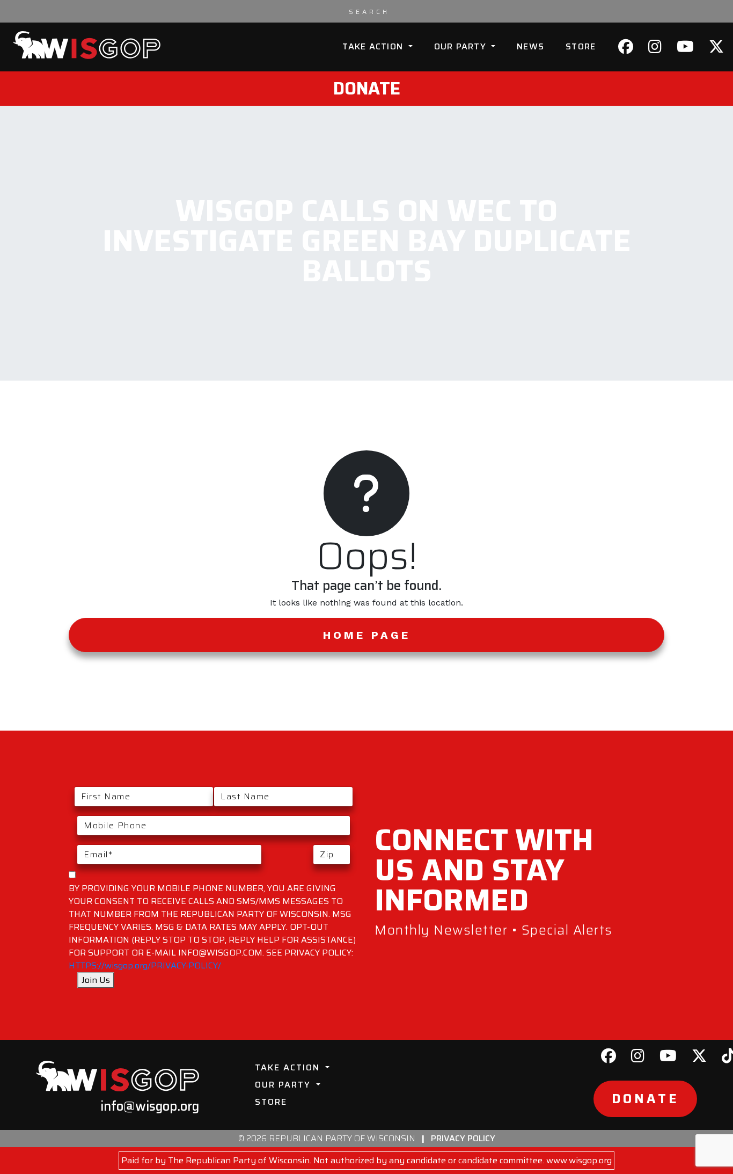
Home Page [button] (367, 635)
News (530, 46)
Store (581, 46)
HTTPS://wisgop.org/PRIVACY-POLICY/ (145, 965)
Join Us (96, 980)
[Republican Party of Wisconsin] (86, 45)
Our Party (461, 46)
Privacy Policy (463, 1138)
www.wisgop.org (579, 1160)
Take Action (374, 46)
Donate (366, 88)
